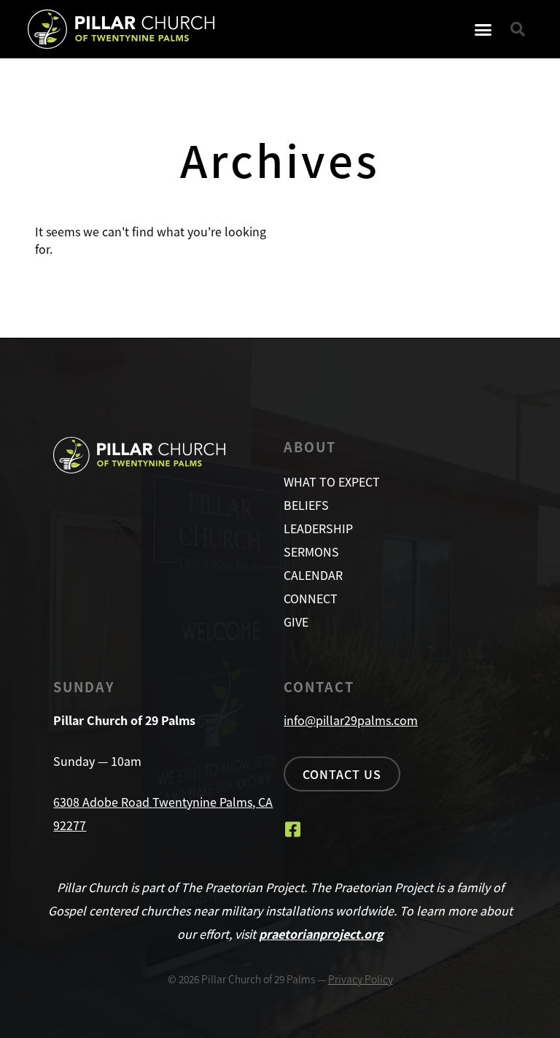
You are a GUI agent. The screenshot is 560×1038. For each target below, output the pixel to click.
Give (296, 621)
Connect (311, 598)
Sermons (311, 551)
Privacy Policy (360, 979)
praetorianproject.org (321, 933)
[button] (483, 29)
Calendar (313, 575)
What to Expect (332, 481)
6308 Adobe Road (102, 801)
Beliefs (306, 504)
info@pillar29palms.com (351, 720)
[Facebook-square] (292, 829)
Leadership (318, 528)
